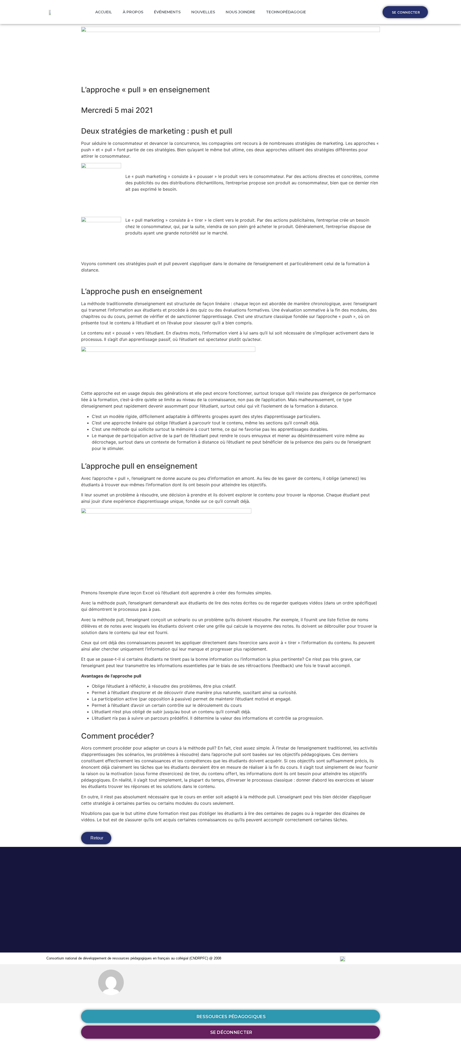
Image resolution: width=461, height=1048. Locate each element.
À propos (133, 12)
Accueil (103, 12)
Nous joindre (240, 12)
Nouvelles (203, 12)
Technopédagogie (286, 12)
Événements (167, 12)
